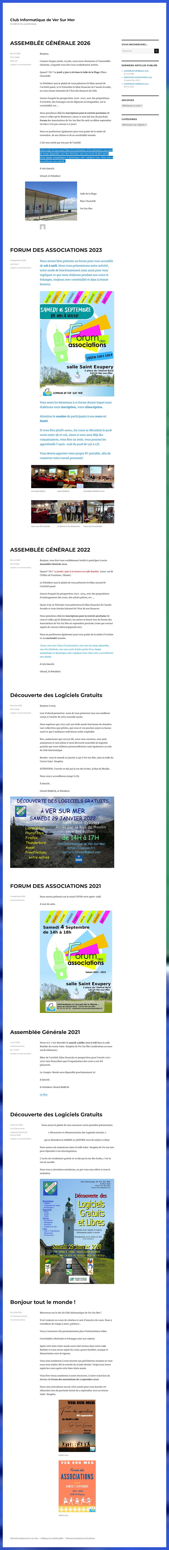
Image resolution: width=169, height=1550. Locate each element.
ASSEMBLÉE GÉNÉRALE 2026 (50, 43)
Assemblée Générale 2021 (45, 1032)
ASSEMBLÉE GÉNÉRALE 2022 (50, 549)
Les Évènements (17, 900)
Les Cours (14, 264)
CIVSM (16, 1050)
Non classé (14, 57)
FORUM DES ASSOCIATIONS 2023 (56, 250)
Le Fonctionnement (18, 1316)
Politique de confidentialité (52, 1538)
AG (16, 61)
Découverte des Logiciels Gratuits (56, 695)
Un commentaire (17, 1320)
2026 (12, 61)
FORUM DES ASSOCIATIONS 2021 (55, 886)
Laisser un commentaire (20, 64)
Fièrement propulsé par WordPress (80, 1538)
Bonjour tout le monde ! (43, 1302)
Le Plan (44, 1094)
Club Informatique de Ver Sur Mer (42, 20)
